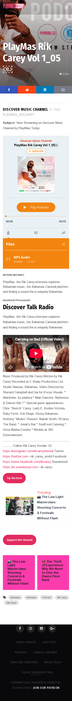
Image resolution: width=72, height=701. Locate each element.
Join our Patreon (46, 688)
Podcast (46, 597)
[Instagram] (31, 628)
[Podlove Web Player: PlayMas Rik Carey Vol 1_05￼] (36, 202)
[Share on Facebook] (9, 90)
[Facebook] (20, 628)
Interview (31, 597)
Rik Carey (62, 597)
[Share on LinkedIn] (45, 90)
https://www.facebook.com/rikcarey (27, 461)
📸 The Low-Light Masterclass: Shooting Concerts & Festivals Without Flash (51, 507)
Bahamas (15, 597)
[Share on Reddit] (27, 90)
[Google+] (52, 628)
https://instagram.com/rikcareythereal (28, 451)
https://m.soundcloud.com (20, 467)
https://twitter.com (15, 456)
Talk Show (11, 602)
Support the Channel (19, 540)
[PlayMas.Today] (14, 6)
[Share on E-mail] (63, 90)
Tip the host (14, 478)
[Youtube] (41, 628)
